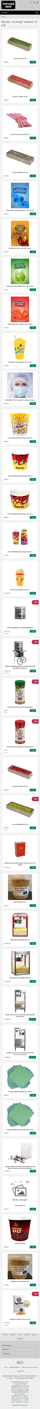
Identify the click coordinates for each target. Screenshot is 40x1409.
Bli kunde (12, 1334)
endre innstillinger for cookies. (20, 1402)
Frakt (5, 1367)
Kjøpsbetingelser (14, 1367)
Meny (5, 12)
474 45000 (9, 1378)
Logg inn (34, 1334)
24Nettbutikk (23, 1405)
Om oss (20, 1334)
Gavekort (26, 1334)
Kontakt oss (20, 1338)
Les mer (23, 1400)
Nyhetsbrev (21, 1371)
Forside (3, 16)
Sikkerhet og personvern (30, 1367)
